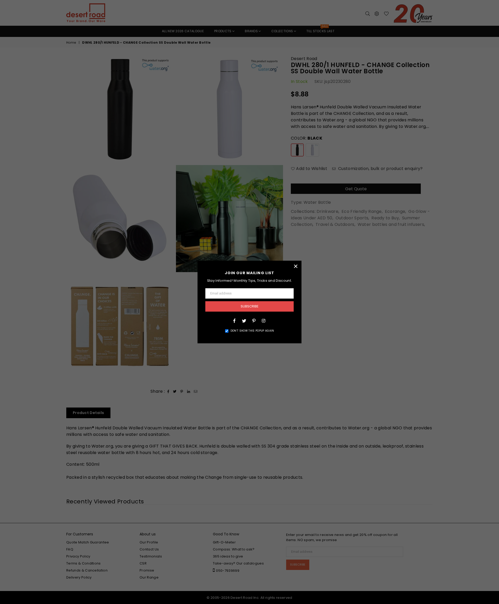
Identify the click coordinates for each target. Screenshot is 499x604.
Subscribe (250, 306)
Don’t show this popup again (252, 331)
